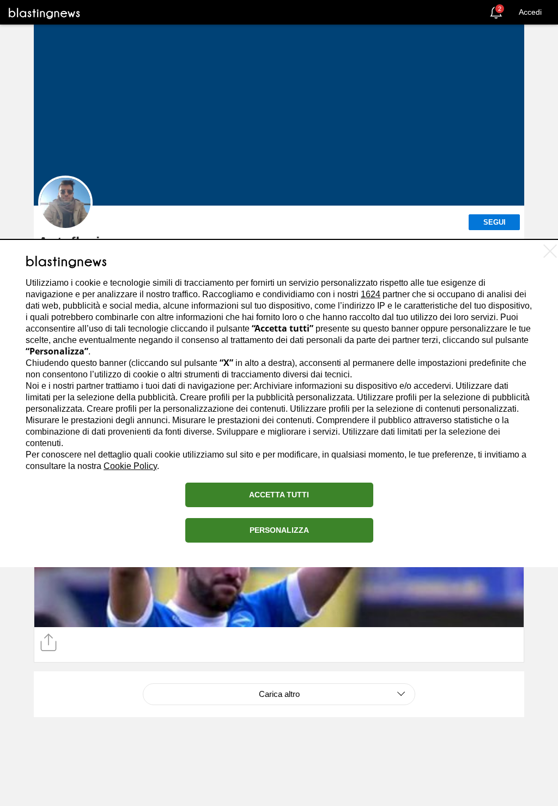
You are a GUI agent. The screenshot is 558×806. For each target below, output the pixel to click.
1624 (370, 294)
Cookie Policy (130, 466)
